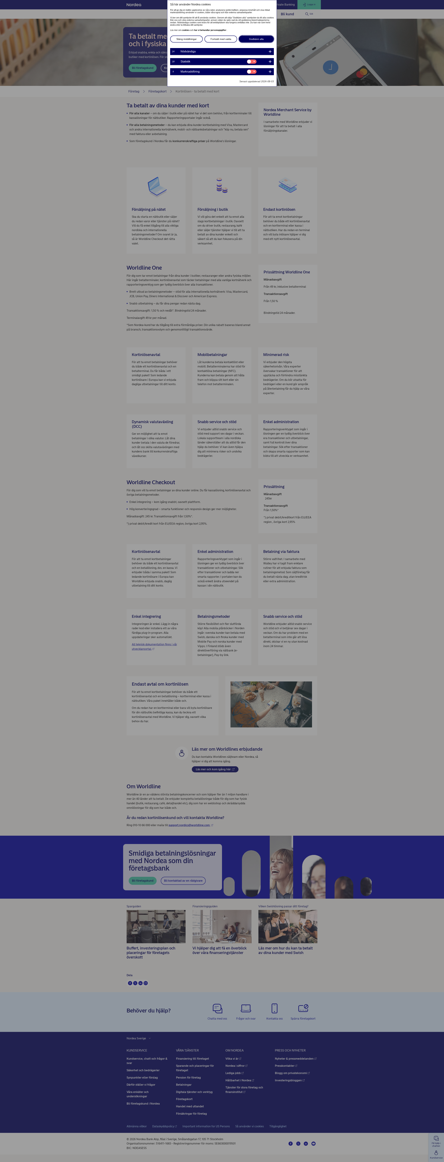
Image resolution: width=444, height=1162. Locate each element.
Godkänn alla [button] (256, 39)
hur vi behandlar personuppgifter (210, 30)
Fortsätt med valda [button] (221, 39)
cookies (186, 30)
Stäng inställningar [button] (186, 39)
